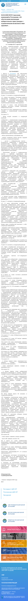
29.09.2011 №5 (10, 9)
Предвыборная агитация (7, 579)
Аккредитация (4, 577)
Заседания (7, 495)
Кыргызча (3, 1)
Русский (9, 1)
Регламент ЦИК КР (10, 489)
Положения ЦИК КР (10, 492)
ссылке (11, 570)
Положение (13, 73)
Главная (3, 9)
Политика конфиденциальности (8, 585)
